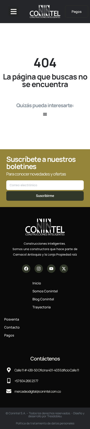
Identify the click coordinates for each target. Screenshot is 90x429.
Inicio (36, 283)
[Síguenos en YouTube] (51, 268)
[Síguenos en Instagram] (39, 268)
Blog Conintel (43, 299)
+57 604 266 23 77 (26, 381)
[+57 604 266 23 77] (8, 380)
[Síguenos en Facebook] (26, 268)
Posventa (11, 319)
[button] (14, 12)
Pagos (9, 335)
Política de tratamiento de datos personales (45, 423)
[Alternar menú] (45, 114)
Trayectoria (41, 307)
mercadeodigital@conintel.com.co (37, 391)
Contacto (12, 327)
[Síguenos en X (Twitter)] (64, 268)
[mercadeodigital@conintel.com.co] (8, 391)
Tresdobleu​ (54, 416)
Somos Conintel (45, 291)
